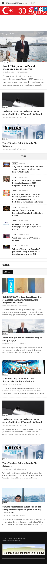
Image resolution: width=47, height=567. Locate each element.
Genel (7, 272)
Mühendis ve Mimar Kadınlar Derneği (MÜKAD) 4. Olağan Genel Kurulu (26, 226)
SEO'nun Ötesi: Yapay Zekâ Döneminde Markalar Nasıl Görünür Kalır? (27, 213)
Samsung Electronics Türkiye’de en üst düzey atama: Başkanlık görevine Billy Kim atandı (21, 509)
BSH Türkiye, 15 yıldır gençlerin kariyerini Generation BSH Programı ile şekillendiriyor (26, 183)
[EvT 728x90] (23, 549)
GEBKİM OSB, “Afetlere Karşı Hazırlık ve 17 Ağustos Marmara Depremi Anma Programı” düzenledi (22, 300)
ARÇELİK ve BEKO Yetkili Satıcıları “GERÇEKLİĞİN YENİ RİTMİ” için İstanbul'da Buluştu (27, 169)
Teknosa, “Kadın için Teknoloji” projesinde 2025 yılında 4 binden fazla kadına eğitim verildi (26, 251)
